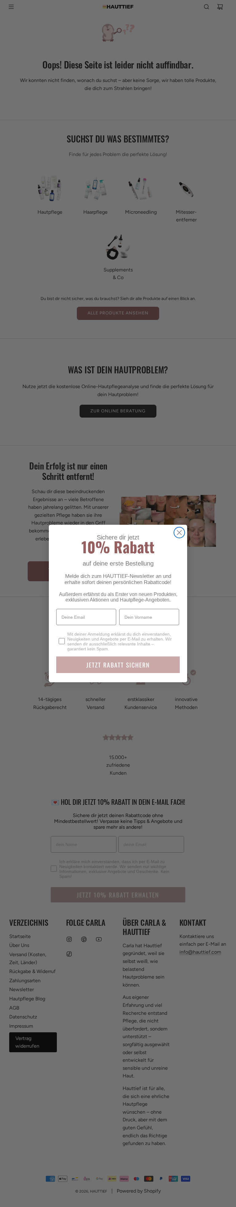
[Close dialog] (179, 532)
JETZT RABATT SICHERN (118, 664)
